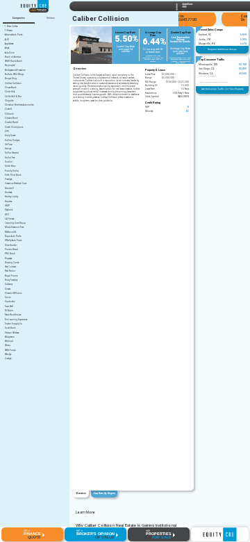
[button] (32, 534)
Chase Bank (11, 88)
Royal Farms (11, 276)
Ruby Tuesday (11, 280)
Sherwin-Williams (13, 294)
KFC (7, 215)
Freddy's (8, 180)
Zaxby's (8, 359)
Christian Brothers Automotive (19, 105)
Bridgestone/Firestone (15, 70)
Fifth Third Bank (13, 175)
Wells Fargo (10, 351)
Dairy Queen (10, 136)
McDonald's (10, 232)
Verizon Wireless (12, 333)
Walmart (9, 341)
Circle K (8, 109)
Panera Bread (11, 250)
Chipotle (9, 101)
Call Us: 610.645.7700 (185, 18)
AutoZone (9, 53)
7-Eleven (8, 31)
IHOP (7, 206)
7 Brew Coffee (11, 27)
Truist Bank (10, 328)
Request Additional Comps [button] (222, 49)
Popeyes (8, 259)
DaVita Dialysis (12, 141)
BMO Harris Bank (13, 61)
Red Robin (10, 271)
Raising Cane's (12, 263)
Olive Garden (11, 246)
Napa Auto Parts (13, 237)
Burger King (11, 79)
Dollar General (12, 153)
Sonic (7, 298)
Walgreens (9, 337)
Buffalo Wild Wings (14, 75)
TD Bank (9, 311)
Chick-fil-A (10, 92)
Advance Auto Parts (13, 35)
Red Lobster (10, 267)
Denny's (8, 149)
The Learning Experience (16, 320)
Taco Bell (9, 307)
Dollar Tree (10, 158)
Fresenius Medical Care (15, 184)
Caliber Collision (13, 84)
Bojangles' (10, 66)
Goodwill (9, 189)
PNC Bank (10, 254)
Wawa (7, 346)
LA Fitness (9, 219)
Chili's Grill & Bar (13, 97)
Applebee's (9, 44)
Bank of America (13, 57)
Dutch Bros (10, 166)
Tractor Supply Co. (14, 324)
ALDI (7, 40)
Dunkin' (8, 162)
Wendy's (8, 355)
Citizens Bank (11, 118)
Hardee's (8, 193)
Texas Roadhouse (13, 315)
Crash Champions (14, 127)
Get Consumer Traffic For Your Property (222, 89)
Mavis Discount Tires (14, 228)
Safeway (8, 285)
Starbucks (10, 302)
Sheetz (7, 289)
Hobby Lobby (11, 197)
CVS (7, 132)
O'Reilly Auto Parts (13, 241)
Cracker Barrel (11, 123)
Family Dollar (12, 171)
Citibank (9, 114)
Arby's (7, 48)
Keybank (9, 210)
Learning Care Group (15, 223)
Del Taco (8, 145)
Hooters (8, 202)
